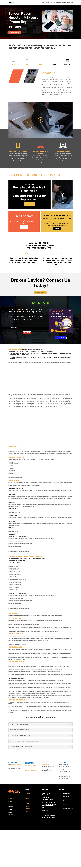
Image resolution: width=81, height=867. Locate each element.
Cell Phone (21, 824)
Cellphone (58, 824)
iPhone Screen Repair (13, 480)
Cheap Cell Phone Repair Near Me (16, 662)
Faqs (63, 824)
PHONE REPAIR (17, 310)
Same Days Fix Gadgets (18, 151)
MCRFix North (27, 765)
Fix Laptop (10, 801)
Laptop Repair (64, 2)
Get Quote (24, 226)
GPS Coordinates (45, 764)
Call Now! (15, 32)
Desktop (27, 64)
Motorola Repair (28, 801)
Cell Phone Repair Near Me (15, 618)
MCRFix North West (34, 768)
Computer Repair (70, 2)
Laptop (13, 64)
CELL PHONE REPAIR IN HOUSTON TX (34, 175)
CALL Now (57, 228)
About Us (48, 73)
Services (9, 824)
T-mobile (27, 803)
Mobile (40, 64)
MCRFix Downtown (34, 765)
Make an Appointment (40, 292)
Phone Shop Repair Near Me (15, 647)
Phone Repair (52, 2)
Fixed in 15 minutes (63, 151)
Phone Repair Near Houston (15, 350)
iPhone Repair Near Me (13, 447)
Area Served (32, 824)
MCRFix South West (34, 772)
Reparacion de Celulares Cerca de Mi (17, 700)
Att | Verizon (28, 808)
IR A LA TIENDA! (60, 337)
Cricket (27, 811)
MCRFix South (27, 768)
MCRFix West (27, 770)
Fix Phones (10, 796)
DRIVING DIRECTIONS (29, 203)
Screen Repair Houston (12, 762)
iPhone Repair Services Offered (16, 457)
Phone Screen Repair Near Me (15, 634)
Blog (65, 824)
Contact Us (37, 824)
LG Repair (27, 798)
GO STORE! (27, 333)
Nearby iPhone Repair (44, 824)
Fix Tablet (10, 804)
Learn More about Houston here (13, 389)
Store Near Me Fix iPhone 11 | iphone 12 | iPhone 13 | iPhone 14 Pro (25, 557)
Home (43, 2)
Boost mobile (28, 814)
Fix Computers (11, 798)
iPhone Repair (47, 2)
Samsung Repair (58, 2)
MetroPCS (27, 806)
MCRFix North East (34, 770)
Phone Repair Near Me (13, 614)
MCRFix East (27, 772)
